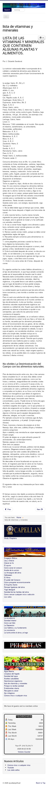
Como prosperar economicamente (17, 582)
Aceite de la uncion (11, 570)
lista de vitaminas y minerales (15, 683)
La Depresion (9, 625)
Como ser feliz (9, 623)
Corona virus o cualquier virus (15, 695)
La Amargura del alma (12, 572)
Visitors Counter (24, 751)
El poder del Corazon (12, 580)
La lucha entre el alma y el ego (16, 632)
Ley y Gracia (9, 560)
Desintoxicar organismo (13, 681)
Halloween (8, 575)
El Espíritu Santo (10, 585)
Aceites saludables (11, 678)
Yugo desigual (9, 589)
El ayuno (7, 565)
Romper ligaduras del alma (14, 587)
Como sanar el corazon (13, 568)
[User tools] (41, 38)
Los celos (8, 597)
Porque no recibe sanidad (14, 686)
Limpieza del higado (11, 674)
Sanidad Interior (10, 620)
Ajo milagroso (9, 693)
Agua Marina (9, 671)
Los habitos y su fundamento (15, 628)
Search (7, 9)
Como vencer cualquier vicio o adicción (19, 594)
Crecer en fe (9, 563)
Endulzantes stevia (11, 688)
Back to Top (40, 783)
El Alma (7, 577)
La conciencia (9, 630)
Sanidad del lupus (11, 676)
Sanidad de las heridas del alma (16, 592)
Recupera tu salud (11, 690)
